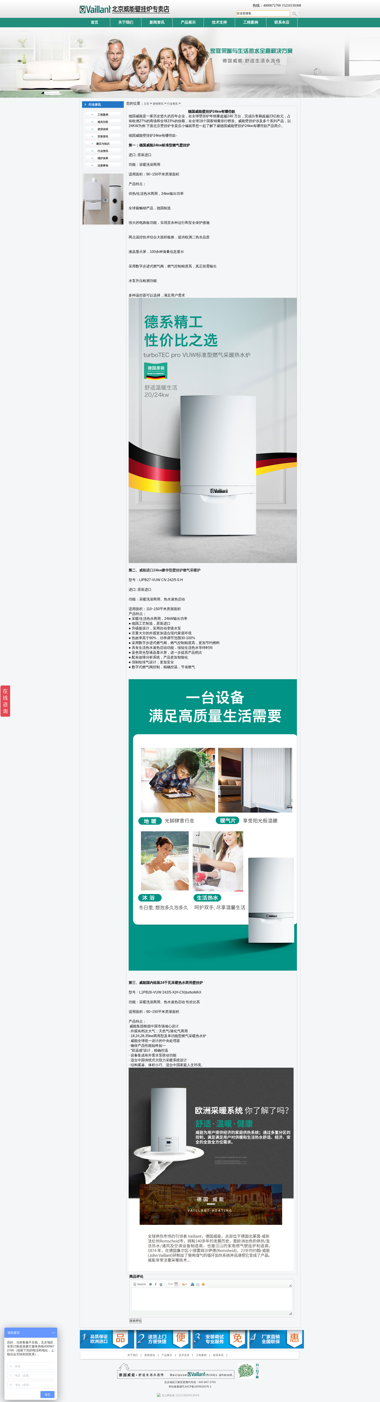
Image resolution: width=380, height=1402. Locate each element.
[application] (211, 1298)
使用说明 (103, 129)
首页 (94, 22)
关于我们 (125, 22)
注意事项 (103, 165)
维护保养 (103, 158)
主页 (146, 103)
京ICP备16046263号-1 (198, 1386)
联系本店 (281, 22)
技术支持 (219, 22)
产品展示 (188, 22)
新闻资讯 (157, 22)
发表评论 (135, 1320)
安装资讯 (103, 136)
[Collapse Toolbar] (290, 1285)
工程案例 (250, 22)
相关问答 (103, 121)
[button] (139, 1284)
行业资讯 (103, 151)
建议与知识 (103, 143)
